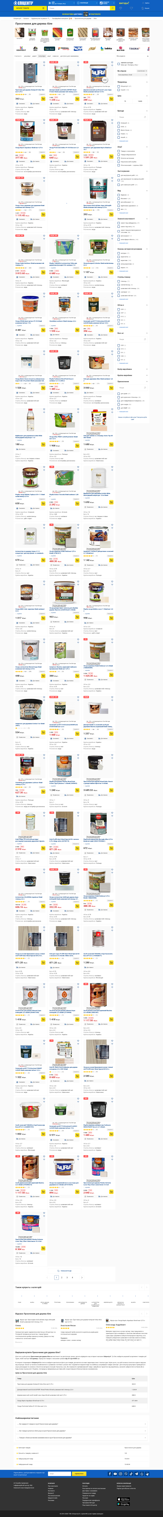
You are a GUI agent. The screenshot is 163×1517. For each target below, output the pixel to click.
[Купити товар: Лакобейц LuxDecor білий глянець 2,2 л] (77, 330)
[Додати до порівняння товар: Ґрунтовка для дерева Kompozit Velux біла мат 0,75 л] (44, 65)
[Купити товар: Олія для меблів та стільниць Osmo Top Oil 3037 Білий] (111, 444)
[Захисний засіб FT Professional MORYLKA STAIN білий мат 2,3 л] (64, 708)
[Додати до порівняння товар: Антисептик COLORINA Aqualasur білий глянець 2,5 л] (44, 872)
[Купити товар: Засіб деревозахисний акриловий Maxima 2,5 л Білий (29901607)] (111, 1019)
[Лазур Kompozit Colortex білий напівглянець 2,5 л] (98, 246)
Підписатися (79, 1473)
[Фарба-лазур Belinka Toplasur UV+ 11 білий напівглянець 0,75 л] (30, 478)
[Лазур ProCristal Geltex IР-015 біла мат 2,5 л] (64, 131)
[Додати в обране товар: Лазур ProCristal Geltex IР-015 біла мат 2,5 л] (78, 120)
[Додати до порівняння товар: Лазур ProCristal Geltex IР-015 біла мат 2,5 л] (78, 123)
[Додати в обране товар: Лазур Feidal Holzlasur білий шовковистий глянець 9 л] (44, 235)
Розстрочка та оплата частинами (94, 1488)
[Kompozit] (21, 48)
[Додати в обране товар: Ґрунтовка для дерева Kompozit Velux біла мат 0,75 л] (44, 62)
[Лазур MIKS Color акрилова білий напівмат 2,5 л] (30, 592)
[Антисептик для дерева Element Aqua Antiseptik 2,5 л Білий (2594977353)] (30, 995)
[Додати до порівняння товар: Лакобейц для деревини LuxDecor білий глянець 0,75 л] (44, 758)
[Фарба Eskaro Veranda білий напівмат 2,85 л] (64, 478)
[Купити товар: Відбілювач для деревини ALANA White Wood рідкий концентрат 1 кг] (43, 444)
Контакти (51, 1491)
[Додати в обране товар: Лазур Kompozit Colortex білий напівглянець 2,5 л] (112, 235)
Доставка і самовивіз (89, 1491)
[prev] (141, 1287)
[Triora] (134, 48)
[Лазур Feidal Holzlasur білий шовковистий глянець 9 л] (30, 246)
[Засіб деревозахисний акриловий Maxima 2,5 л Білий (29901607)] (98, 995)
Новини (50, 1488)
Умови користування (124, 1486)
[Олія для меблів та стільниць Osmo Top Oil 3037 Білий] (98, 420)
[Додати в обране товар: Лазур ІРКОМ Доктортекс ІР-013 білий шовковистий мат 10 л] (44, 293)
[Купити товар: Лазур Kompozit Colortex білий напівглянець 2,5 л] (111, 272)
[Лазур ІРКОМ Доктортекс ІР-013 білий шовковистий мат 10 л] (30, 304)
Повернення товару (89, 1493)
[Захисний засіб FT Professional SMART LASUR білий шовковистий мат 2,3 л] (30, 1052)
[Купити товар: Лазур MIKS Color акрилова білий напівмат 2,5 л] (43, 618)
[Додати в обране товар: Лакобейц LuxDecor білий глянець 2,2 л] (78, 293)
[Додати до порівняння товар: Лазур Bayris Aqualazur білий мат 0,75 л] (44, 123)
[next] (146, 1287)
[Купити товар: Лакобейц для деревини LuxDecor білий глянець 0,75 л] (43, 791)
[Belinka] (106, 48)
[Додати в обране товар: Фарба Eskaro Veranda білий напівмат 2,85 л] (78, 467)
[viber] (126, 1474)
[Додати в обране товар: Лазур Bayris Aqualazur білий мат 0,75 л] (44, 120)
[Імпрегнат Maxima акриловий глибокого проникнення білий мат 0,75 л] (64, 650)
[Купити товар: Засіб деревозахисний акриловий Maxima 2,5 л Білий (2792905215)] (43, 1192)
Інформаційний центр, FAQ (23, 1485)
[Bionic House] (49, 48)
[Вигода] (124, 3)
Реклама (51, 1500)
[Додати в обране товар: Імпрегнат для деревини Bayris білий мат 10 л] (112, 120)
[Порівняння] (120, 8)
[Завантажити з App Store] (123, 1499)
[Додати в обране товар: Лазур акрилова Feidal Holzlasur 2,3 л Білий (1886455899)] (112, 639)
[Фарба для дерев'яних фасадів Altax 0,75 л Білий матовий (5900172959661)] (98, 824)
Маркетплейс (52, 1498)
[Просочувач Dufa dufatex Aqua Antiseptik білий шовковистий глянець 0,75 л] (98, 189)
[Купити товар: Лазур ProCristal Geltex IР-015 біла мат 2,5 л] (77, 156)
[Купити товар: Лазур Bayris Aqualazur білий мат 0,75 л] (43, 156)
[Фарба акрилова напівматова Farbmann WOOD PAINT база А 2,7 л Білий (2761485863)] (98, 1109)
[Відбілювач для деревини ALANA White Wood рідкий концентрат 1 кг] (30, 420)
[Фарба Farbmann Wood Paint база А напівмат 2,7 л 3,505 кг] (64, 362)
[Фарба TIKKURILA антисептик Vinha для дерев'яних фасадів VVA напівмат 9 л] (64, 246)
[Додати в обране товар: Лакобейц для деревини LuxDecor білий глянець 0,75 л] (44, 755)
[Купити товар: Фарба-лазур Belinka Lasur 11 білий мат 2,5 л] (111, 618)
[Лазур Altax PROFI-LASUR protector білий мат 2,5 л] (64, 420)
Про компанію (53, 1486)
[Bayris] (120, 48)
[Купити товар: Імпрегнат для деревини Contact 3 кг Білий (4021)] (43, 732)
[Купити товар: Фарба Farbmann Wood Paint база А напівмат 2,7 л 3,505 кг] (77, 388)
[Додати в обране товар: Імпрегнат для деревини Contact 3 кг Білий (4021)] (44, 697)
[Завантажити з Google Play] (123, 1504)
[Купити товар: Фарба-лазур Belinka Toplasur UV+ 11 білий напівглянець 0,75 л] (43, 503)
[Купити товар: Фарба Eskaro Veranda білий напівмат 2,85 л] (77, 503)
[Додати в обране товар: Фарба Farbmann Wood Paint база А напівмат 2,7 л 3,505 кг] (78, 351)
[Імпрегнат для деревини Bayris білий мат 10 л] (98, 131)
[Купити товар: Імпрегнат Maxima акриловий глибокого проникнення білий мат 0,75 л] (77, 676)
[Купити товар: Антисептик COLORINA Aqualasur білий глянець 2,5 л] (43, 906)
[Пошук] (112, 8)
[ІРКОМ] (149, 48)
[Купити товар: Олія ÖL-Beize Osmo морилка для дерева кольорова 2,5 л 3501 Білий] (77, 1076)
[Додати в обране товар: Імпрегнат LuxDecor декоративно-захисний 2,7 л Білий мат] (112, 525)
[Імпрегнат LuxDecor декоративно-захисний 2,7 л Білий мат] (98, 536)
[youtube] (115, 1474)
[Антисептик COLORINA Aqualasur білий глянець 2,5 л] (30, 880)
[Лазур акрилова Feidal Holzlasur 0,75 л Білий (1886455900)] (98, 880)
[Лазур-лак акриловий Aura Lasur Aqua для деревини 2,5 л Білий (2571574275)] (64, 1167)
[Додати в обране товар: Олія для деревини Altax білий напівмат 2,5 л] (112, 351)
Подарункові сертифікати (91, 1500)
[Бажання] (131, 8)
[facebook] (110, 1474)
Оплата (84, 1486)
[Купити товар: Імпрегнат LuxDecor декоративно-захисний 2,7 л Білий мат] (111, 560)
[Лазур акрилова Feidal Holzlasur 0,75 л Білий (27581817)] (64, 536)
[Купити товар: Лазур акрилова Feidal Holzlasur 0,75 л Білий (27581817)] (77, 560)
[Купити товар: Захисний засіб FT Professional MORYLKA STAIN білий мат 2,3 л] (77, 733)
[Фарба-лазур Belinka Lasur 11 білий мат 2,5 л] (98, 592)
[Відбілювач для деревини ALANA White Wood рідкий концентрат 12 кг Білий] (98, 478)
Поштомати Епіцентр (89, 1505)
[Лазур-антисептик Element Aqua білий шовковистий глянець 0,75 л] (30, 650)
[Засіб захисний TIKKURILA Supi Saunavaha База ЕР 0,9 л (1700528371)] (98, 938)
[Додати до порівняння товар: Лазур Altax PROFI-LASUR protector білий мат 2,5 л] (78, 412)
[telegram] (136, 1474)
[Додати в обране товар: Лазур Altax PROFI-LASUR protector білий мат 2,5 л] (78, 409)
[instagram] (120, 1474)
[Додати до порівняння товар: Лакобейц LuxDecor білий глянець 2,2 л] (78, 296)
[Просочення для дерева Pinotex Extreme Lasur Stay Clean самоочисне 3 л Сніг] (98, 1167)
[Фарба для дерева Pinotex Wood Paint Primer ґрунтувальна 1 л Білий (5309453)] (64, 766)
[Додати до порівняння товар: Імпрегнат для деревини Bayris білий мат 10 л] (112, 123)
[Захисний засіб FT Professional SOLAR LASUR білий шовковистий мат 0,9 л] (98, 304)
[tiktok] (131, 1474)
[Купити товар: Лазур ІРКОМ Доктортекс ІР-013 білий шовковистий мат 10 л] (43, 330)
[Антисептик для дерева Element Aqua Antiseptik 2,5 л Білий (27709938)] (64, 995)
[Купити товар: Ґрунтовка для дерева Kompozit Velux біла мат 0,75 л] (43, 99)
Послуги (85, 1498)
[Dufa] (35, 48)
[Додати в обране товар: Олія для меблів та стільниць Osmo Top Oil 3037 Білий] (112, 409)
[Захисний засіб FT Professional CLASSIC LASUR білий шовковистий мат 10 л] (64, 1109)
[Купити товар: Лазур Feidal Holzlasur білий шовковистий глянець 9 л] (43, 272)
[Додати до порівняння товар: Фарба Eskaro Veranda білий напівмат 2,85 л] (78, 470)
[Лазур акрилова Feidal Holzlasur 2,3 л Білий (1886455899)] (98, 650)
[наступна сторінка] (82, 1277)
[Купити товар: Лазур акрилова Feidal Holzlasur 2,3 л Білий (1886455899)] (111, 675)
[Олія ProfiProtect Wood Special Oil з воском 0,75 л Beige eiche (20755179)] (64, 824)
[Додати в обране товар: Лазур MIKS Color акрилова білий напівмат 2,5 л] (44, 581)
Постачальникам (54, 1495)
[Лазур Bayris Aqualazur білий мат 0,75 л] (30, 131)
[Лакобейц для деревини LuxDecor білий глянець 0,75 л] (30, 766)
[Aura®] (78, 48)
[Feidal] (63, 48)
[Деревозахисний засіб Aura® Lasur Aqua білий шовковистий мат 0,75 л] (98, 73)
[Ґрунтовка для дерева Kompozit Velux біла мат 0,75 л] (30, 73)
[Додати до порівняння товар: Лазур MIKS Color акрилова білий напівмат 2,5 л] (44, 584)
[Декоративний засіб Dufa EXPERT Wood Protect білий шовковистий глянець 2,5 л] (64, 73)
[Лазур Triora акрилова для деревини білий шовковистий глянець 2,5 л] (30, 189)
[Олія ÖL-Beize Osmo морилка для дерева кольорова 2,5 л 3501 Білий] (64, 1052)
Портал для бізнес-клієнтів (126, 1488)
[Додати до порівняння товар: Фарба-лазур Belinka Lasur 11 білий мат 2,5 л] (112, 584)
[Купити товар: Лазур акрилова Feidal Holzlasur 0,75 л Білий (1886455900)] (111, 905)
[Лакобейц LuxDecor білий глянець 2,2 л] (64, 304)
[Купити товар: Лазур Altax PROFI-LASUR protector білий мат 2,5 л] (77, 445)
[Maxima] (92, 48)
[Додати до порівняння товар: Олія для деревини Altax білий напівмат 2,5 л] (112, 354)
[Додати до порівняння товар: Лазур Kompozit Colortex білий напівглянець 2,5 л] (112, 239)
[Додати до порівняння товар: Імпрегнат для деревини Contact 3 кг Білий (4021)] (44, 700)
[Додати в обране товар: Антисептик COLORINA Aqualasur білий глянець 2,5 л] (44, 869)
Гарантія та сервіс (88, 1495)
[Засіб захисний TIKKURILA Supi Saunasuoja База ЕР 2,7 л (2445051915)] (30, 1109)
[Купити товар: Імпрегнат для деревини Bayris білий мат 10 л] (111, 156)
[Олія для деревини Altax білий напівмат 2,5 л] (98, 362)
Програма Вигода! (88, 1503)
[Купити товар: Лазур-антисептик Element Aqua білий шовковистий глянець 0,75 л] (43, 676)
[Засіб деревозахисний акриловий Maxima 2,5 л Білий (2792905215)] (30, 1167)
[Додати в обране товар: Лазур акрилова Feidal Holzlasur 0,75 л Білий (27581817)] (78, 525)
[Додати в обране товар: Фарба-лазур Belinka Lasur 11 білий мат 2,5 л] (112, 581)
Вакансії (51, 1493)
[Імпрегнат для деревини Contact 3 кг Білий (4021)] (30, 708)
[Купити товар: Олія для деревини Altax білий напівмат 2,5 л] (111, 388)
